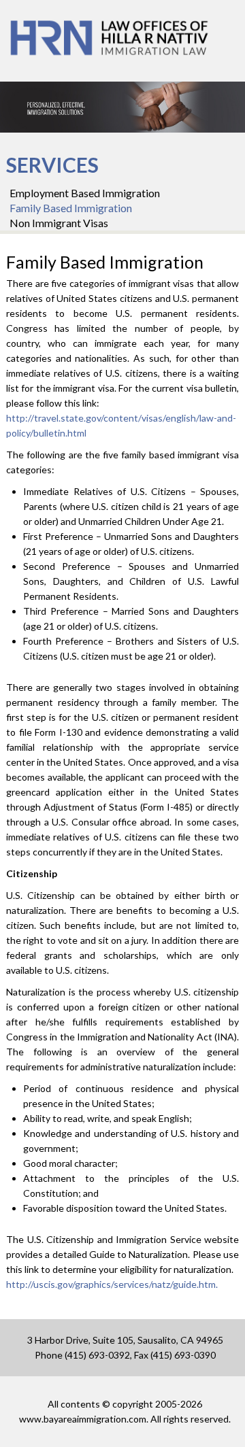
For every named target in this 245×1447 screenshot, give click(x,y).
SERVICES (52, 164)
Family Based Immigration (71, 207)
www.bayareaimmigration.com (82, 1419)
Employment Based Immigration (85, 192)
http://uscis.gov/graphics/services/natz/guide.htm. (112, 1284)
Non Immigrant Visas (59, 222)
